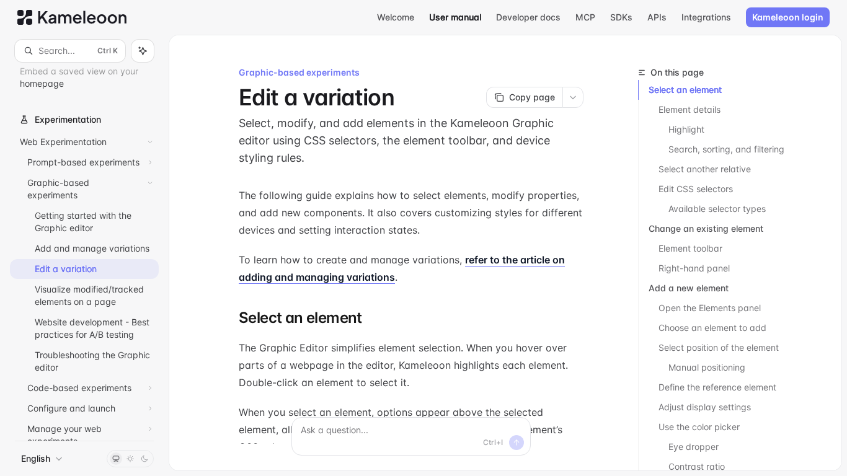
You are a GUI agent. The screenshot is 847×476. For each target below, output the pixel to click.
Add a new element (689, 288)
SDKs (621, 17)
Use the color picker (699, 426)
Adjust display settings (705, 407)
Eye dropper (693, 446)
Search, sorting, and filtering (726, 149)
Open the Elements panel (710, 307)
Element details (690, 109)
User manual (455, 17)
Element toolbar (690, 248)
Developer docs (528, 17)
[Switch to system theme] (116, 458)
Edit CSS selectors (696, 188)
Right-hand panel (694, 268)
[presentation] (84, 251)
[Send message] (516, 442)
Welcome (395, 17)
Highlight (686, 129)
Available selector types (717, 208)
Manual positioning (706, 367)
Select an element (685, 89)
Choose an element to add (712, 327)
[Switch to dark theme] (144, 458)
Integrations (706, 17)
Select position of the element (719, 347)
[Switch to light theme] (130, 458)
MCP (585, 17)
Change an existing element (706, 228)
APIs (657, 17)
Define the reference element (717, 387)
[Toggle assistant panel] (142, 51)
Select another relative (705, 169)
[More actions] (572, 97)
